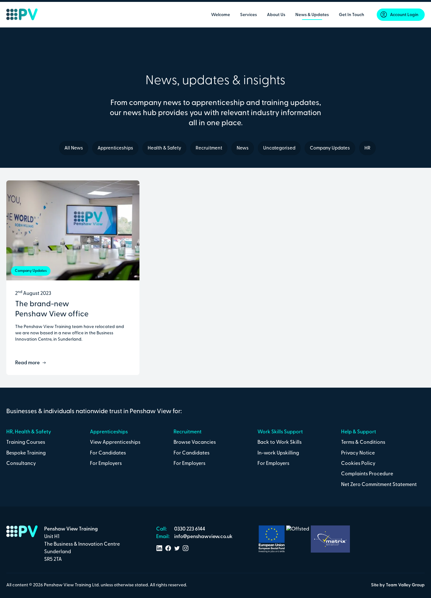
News (243, 148)
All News (73, 148)
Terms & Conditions (363, 442)
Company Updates (330, 148)
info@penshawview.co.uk (203, 536)
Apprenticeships (115, 148)
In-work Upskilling (278, 453)
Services (248, 15)
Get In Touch (351, 15)
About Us (276, 15)
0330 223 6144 (189, 529)
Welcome (220, 15)
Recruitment (209, 148)
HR (367, 148)
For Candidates (108, 453)
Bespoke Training (26, 453)
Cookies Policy (358, 463)
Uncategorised (279, 148)
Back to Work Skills (279, 442)
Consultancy (21, 463)
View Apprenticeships (115, 442)
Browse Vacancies (195, 442)
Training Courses (25, 442)
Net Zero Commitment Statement (379, 484)
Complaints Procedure (367, 474)
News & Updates (312, 15)
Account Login (404, 15)
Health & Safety (164, 148)
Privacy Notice (358, 453)
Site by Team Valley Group (398, 585)
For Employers (106, 463)
